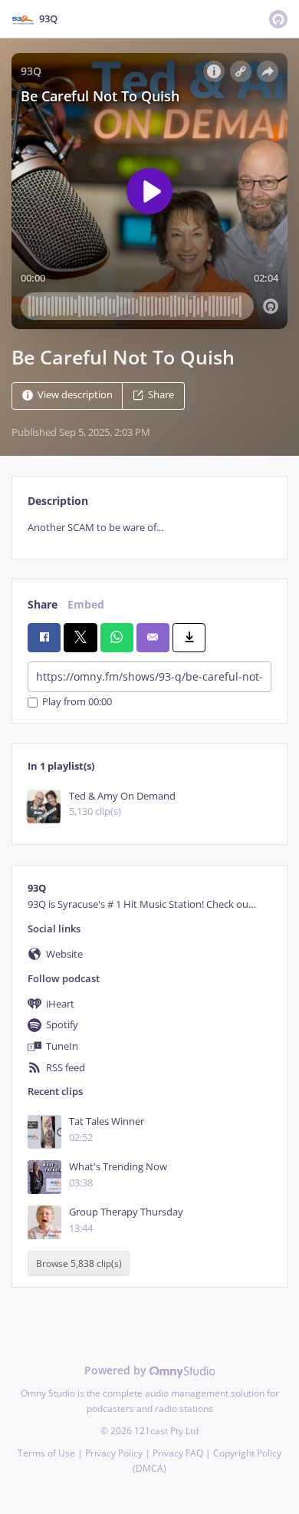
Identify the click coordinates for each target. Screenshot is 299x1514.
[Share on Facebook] (44, 637)
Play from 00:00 (77, 703)
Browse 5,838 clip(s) (79, 1263)
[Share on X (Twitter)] (80, 637)
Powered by (117, 1370)
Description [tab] (58, 500)
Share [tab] (43, 604)
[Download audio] (188, 637)
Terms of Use (46, 1453)
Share (161, 394)
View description (75, 394)
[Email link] (152, 637)
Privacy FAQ (178, 1453)
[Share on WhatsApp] (116, 637)
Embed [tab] (85, 604)
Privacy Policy (114, 1453)
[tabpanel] (149, 528)
